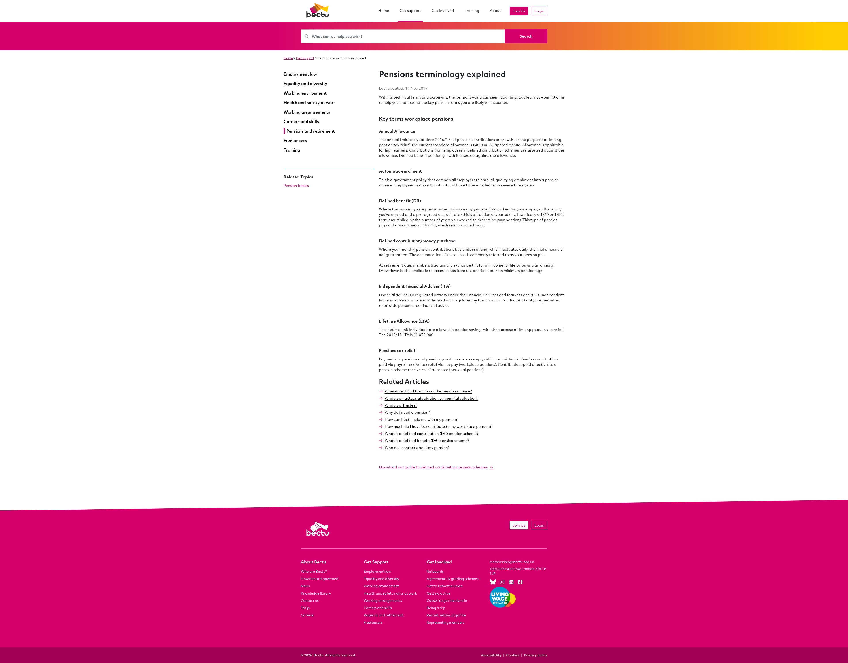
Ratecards (435, 571)
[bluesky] (493, 582)
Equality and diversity (381, 578)
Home (383, 10)
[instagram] (502, 582)
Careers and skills (378, 607)
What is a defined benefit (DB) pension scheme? (427, 440)
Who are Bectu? (314, 571)
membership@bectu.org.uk (512, 561)
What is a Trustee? (401, 405)
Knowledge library (316, 593)
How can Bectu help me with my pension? (421, 419)
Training (472, 10)
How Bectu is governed (319, 578)
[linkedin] (511, 582)
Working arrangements (383, 600)
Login (539, 10)
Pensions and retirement (383, 615)
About (495, 10)
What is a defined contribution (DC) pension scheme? (431, 433)
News (305, 585)
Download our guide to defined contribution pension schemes (433, 467)
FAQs (305, 607)
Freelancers (373, 622)
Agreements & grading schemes (453, 578)
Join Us (519, 10)
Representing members (445, 622)
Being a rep (436, 607)
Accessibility (491, 655)
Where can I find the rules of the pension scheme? (428, 391)
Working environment (381, 585)
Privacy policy (535, 655)
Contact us (310, 600)
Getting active (438, 593)
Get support (410, 10)
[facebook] (520, 582)
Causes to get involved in (447, 600)
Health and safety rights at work (390, 593)
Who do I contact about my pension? (417, 447)
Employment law (377, 571)
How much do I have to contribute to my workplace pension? (438, 426)
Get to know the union (444, 585)
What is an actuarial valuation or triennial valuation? (431, 398)
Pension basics (296, 185)
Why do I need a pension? (407, 412)
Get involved (443, 10)
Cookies (512, 655)
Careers (307, 615)
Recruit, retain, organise (446, 615)
